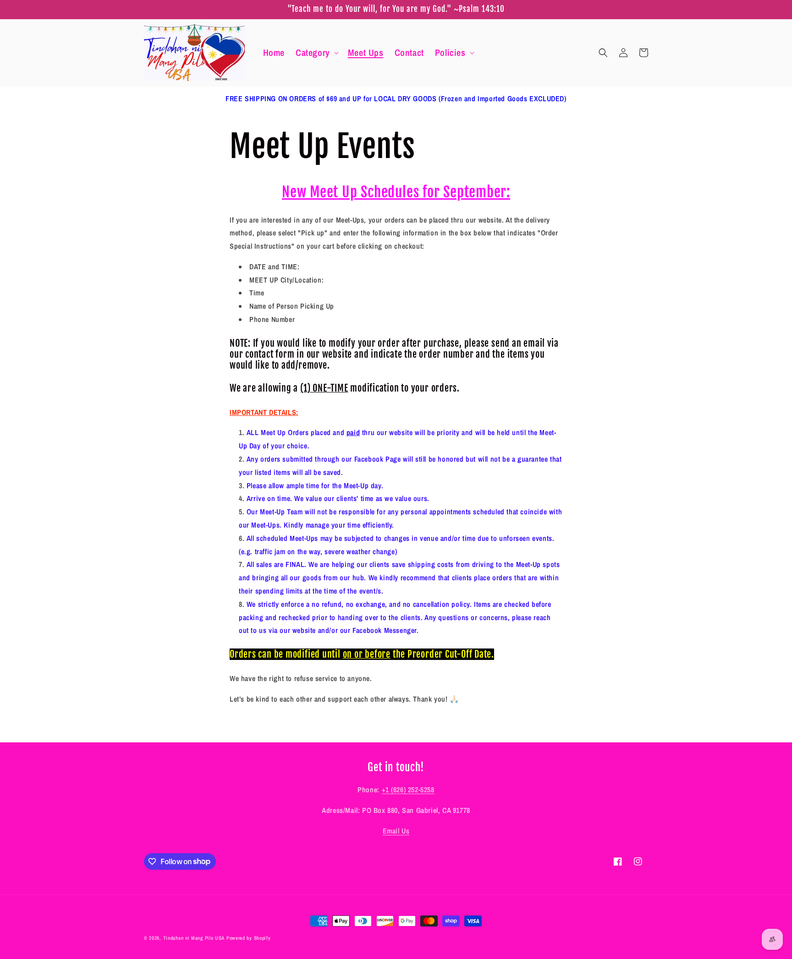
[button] (316, 52)
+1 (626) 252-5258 (408, 790)
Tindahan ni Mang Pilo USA (194, 938)
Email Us (396, 831)
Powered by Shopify (248, 938)
